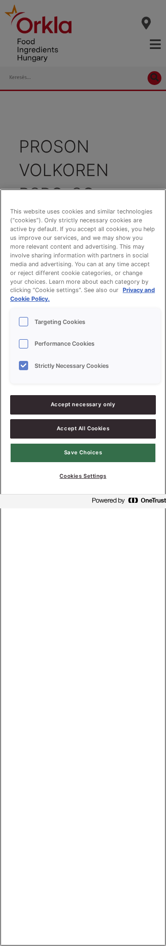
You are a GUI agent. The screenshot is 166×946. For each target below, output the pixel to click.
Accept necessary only (83, 404)
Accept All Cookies (83, 428)
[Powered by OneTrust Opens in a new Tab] (126, 502)
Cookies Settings (82, 476)
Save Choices (83, 452)
